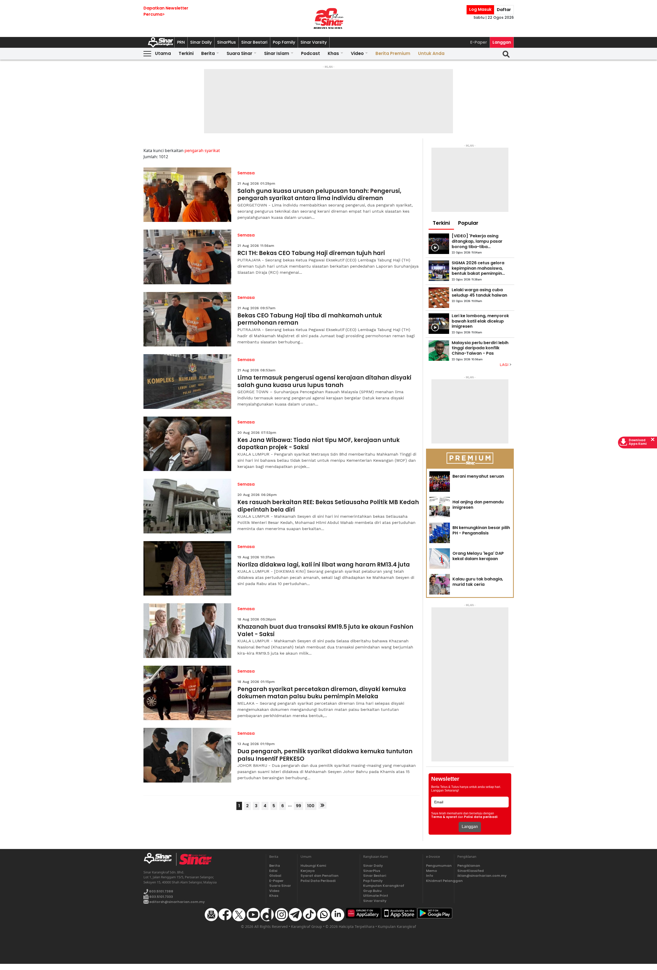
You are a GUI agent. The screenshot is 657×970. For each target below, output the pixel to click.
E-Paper (478, 42)
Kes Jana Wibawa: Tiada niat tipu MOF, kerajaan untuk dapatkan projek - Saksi (318, 444)
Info (429, 875)
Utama (163, 53)
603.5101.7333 (161, 896)
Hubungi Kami (313, 865)
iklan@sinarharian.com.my (482, 875)
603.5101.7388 (160, 891)
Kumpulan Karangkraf (383, 885)
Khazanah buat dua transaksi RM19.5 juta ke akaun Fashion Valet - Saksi (325, 630)
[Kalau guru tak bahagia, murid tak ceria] (439, 584)
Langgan (501, 42)
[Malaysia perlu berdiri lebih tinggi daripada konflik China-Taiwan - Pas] (439, 350)
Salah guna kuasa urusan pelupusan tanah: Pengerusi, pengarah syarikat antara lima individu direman (319, 194)
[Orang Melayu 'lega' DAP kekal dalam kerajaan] (439, 558)
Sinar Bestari (254, 42)
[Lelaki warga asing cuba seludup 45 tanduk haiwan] (439, 297)
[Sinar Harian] (328, 18)
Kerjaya (308, 870)
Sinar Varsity (314, 42)
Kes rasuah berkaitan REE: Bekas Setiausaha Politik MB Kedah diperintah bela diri (328, 506)
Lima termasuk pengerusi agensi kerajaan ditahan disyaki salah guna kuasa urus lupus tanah (324, 381)
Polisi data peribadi (481, 817)
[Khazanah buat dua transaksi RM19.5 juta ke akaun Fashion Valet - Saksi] (187, 630)
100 (310, 806)
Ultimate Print (375, 895)
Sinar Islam (276, 53)
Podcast (310, 53)
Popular (468, 223)
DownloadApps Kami (638, 442)
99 (298, 806)
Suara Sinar (239, 53)
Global (275, 875)
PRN (181, 42)
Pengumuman (438, 865)
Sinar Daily (201, 42)
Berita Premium (392, 53)
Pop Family (284, 42)
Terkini (186, 53)
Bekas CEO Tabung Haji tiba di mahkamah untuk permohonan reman (309, 319)
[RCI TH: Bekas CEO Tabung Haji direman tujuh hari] (187, 257)
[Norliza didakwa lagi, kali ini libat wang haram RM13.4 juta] (187, 568)
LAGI (505, 364)
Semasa (246, 173)
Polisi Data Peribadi (318, 880)
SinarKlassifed (470, 870)
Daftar (504, 10)
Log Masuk (480, 9)
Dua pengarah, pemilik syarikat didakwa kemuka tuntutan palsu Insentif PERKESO (324, 755)
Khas (333, 53)
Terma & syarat (444, 817)
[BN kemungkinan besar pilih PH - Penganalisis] (439, 533)
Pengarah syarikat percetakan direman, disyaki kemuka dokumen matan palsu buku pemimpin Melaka (321, 693)
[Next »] (322, 805)
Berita (208, 53)
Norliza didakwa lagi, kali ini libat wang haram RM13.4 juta (323, 565)
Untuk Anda (431, 53)
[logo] (159, 859)
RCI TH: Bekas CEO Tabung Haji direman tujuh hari (311, 253)
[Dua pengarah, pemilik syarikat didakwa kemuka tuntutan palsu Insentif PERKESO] (187, 755)
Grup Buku (372, 890)
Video (357, 53)
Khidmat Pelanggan (438, 880)
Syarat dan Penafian (320, 875)
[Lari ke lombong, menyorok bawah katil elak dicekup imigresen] (439, 323)
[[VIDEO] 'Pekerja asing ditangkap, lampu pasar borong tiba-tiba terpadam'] (439, 243)
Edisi (273, 870)
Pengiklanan (468, 865)
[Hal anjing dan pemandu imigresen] (439, 507)
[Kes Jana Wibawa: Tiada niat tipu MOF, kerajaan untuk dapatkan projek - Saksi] (187, 444)
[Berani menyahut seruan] (439, 481)
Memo (431, 870)
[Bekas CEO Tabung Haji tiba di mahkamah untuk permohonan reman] (187, 319)
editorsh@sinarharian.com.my (177, 901)
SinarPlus (226, 42)
